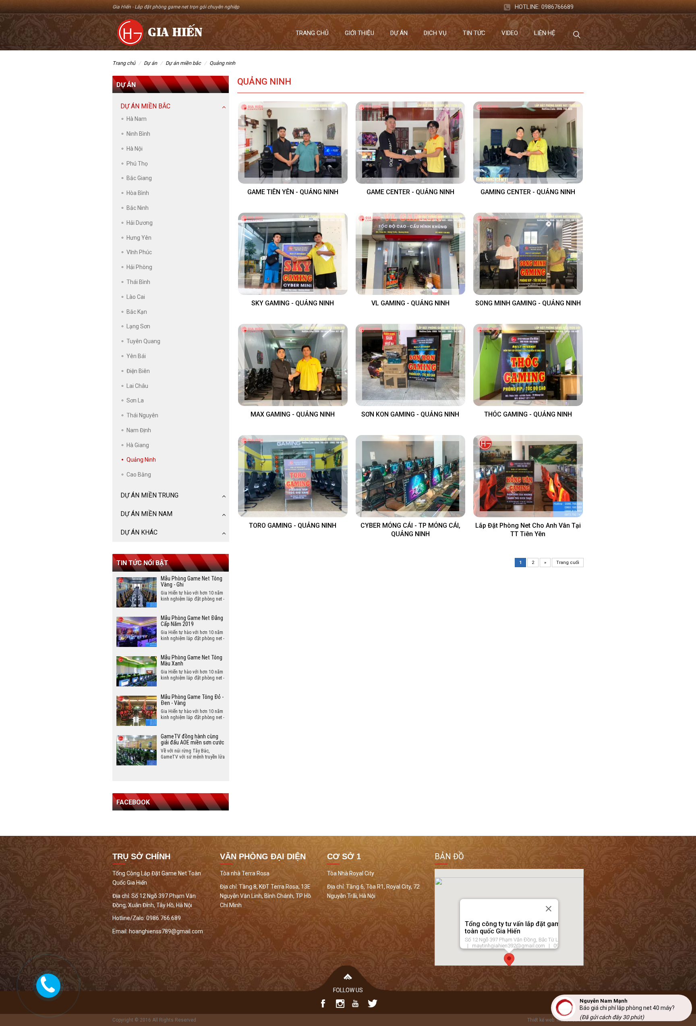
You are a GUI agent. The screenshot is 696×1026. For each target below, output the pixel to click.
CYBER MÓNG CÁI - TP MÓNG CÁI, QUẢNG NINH (410, 530)
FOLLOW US (348, 990)
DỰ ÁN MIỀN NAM (146, 514)
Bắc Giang (139, 178)
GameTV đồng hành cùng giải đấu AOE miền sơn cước (192, 739)
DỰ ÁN (150, 63)
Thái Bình (138, 282)
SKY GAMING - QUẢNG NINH (292, 303)
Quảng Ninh (222, 63)
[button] (509, 960)
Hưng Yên (138, 237)
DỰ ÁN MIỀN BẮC (183, 63)
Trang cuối (567, 562)
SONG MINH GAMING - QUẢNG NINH (528, 303)
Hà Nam (136, 119)
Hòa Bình (137, 193)
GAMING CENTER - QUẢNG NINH (528, 192)
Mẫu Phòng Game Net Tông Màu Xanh (191, 660)
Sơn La (135, 400)
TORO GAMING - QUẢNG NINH (292, 525)
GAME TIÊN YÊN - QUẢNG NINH (292, 192)
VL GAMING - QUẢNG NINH (410, 303)
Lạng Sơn (138, 326)
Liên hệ (544, 33)
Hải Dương (139, 223)
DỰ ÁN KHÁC (138, 532)
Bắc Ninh (137, 208)
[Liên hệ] (47, 984)
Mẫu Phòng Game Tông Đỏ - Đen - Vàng (192, 700)
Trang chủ (312, 33)
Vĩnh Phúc (139, 252)
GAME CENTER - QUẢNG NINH (410, 192)
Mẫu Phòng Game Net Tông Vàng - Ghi (191, 581)
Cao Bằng (138, 474)
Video (509, 33)
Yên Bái (136, 356)
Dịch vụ (435, 33)
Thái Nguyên (142, 415)
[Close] (548, 908)
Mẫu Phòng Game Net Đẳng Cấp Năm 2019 (192, 621)
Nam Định (138, 430)
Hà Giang (137, 445)
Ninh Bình (138, 134)
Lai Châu (137, 386)
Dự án (399, 33)
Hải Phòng (139, 267)
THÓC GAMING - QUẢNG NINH (528, 414)
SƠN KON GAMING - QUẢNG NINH (410, 414)
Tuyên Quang (143, 341)
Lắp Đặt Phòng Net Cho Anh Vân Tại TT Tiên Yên (528, 530)
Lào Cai (135, 297)
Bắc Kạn (136, 312)
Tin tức (474, 33)
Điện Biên (138, 371)
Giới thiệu (359, 33)
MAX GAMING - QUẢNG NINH (293, 414)
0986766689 (557, 6)
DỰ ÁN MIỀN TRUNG (149, 495)
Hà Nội (134, 148)
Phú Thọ (137, 163)
